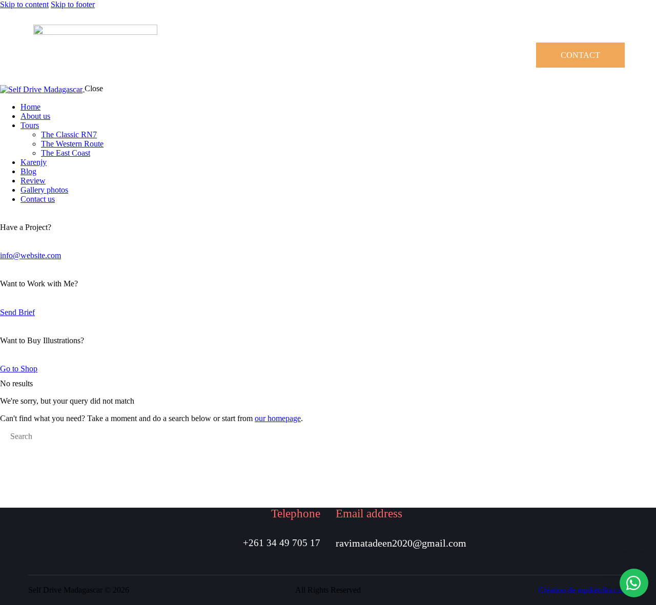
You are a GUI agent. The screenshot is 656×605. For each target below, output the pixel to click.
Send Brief (17, 312)
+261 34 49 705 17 (281, 542)
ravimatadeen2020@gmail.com (401, 543)
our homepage (278, 418)
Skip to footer (73, 4)
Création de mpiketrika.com (583, 590)
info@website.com (30, 255)
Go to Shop (18, 368)
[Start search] (3, 437)
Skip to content (24, 4)
